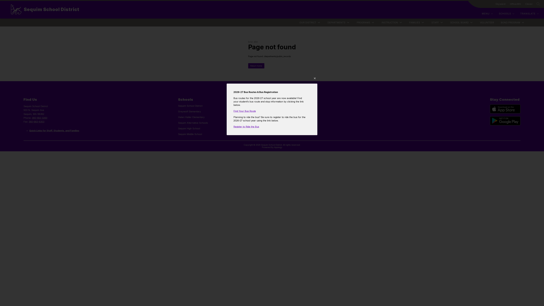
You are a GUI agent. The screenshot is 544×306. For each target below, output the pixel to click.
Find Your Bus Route (244, 111)
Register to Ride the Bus (246, 126)
